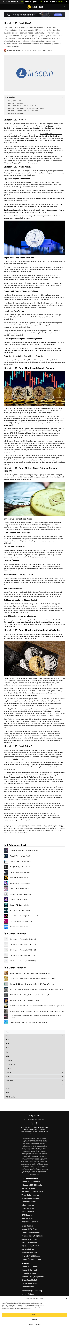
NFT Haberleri (27, 1215)
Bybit (5, 429)
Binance (43, 416)
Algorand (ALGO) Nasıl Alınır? (20, 910)
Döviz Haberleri (27, 1205)
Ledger (6, 678)
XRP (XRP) (33, 2)
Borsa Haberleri (27, 1212)
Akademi (25, 1263)
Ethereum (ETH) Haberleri (32, 1185)
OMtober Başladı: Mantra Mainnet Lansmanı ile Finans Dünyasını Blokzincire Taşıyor (35, 1017)
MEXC (6, 441)
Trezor (6, 688)
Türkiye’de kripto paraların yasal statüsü (17, 622)
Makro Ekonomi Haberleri (32, 1192)
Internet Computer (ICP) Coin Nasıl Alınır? (24, 916)
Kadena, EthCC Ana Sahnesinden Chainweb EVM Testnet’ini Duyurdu (33, 984)
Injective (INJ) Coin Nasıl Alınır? (20, 872)
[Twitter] (32, 1123)
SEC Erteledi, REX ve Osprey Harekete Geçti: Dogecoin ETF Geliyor (33, 978)
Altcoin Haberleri (28, 1188)
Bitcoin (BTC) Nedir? (29, 1267)
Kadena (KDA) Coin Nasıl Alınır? (20, 883)
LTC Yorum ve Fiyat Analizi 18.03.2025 (23, 939)
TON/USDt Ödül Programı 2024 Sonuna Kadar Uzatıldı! (28, 1022)
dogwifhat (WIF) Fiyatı (30, 1256)
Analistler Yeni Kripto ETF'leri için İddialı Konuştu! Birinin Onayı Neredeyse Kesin (37, 1006)
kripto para (49, 126)
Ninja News (34, 1115)
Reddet (34, 1320)
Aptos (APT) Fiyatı (29, 1242)
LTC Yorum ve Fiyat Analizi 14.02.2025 (23, 950)
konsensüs (58, 134)
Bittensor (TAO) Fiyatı (30, 1246)
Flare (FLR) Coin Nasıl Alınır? (19, 889)
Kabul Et (34, 1315)
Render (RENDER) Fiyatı (31, 1259)
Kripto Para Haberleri (30, 1178)
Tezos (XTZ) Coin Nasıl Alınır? (20, 856)
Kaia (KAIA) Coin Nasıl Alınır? (20, 867)
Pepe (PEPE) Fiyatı (29, 1252)
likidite (37, 198)
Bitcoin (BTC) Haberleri (31, 1182)
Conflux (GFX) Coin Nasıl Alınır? (20, 861)
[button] (66, 1298)
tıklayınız (24, 832)
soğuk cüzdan (41, 566)
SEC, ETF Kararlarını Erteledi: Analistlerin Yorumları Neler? (29, 995)
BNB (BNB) (53, 2)
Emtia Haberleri (27, 1208)
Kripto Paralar (27, 1226)
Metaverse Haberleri (30, 1222)
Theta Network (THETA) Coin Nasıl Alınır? (24, 850)
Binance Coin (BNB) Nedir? (32, 1277)
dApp (29, 723)
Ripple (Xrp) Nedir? (29, 1273)
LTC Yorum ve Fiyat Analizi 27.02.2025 (23, 944)
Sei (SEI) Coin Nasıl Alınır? (18, 899)
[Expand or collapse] (63, 97)
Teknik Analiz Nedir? (30, 1283)
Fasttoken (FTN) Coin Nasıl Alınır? (21, 921)
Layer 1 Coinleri (27, 1294)
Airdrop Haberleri (28, 1202)
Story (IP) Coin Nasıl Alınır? (19, 878)
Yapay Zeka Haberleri (30, 1195)
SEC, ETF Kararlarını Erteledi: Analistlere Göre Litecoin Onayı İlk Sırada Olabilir (36, 989)
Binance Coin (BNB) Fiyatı (32, 1236)
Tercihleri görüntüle (34, 1325)
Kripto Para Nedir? (29, 1280)
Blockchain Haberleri (30, 1198)
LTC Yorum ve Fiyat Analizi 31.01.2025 (23, 961)
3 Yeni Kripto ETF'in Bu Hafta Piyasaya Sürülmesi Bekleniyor (30, 973)
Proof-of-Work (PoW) (47, 134)
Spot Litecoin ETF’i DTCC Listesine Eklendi (24, 1000)
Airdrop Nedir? (27, 1287)
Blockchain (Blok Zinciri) (31, 1291)
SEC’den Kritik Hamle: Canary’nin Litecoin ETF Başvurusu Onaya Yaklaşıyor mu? (37, 1011)
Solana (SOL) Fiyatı (29, 1239)
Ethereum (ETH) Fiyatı (30, 1232)
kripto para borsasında (54, 161)
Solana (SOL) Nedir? (29, 1270)
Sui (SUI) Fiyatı (27, 1249)
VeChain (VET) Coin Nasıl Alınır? (21, 894)
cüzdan (15, 759)
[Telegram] (36, 1123)
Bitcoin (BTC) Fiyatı (29, 1229)
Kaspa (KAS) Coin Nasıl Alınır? (20, 905)
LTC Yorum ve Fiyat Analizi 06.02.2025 (23, 955)
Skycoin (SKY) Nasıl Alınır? (19, 927)
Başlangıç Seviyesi (47, 50)
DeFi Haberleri (27, 1218)
